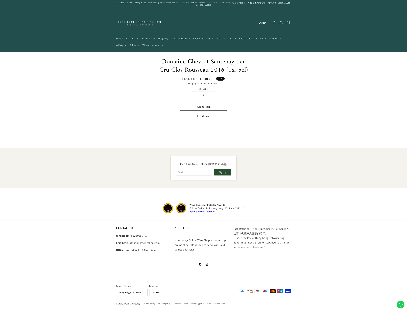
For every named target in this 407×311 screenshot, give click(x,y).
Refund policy (149, 303)
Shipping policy (197, 303)
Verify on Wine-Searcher (202, 211)
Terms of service (180, 303)
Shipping (192, 83)
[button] (121, 38)
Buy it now (203, 116)
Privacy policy (164, 303)
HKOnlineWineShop (132, 303)
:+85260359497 (138, 235)
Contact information (216, 303)
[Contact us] (400, 304)
